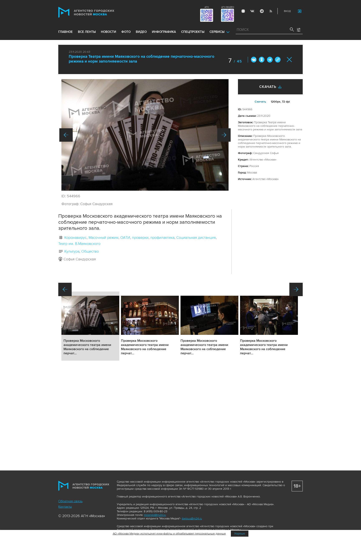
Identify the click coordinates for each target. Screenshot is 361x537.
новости (108, 32)
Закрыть (289, 59)
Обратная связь (70, 501)
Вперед (224, 135)
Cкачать (260, 101)
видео (141, 32)
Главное (65, 32)
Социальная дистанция (196, 237)
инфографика (164, 32)
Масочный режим (103, 237)
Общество (90, 251)
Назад (66, 135)
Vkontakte (252, 11)
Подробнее (90, 326)
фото (126, 32)
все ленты (87, 32)
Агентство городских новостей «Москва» (94, 12)
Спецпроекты (192, 32)
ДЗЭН (243, 11)
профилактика (162, 237)
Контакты (65, 507)
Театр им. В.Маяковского (79, 243)
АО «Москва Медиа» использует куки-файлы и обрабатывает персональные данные (169, 533)
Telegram (261, 11)
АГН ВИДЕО (227, 7)
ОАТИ (125, 237)
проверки (140, 237)
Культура (71, 251)
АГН (207, 7)
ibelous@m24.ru (192, 518)
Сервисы (217, 32)
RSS (271, 11)
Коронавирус (75, 237)
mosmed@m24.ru (155, 515)
